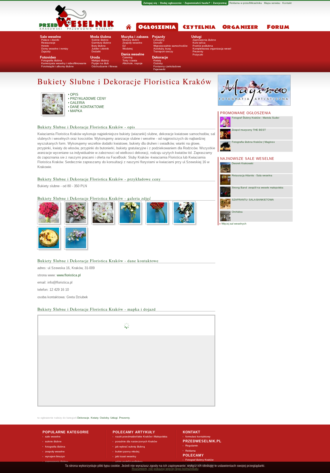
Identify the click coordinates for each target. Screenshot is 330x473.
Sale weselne (50, 37)
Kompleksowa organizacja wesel (212, 48)
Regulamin (191, 445)
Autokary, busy (162, 48)
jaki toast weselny (125, 456)
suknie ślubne (53, 441)
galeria (77, 102)
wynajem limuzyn (55, 456)
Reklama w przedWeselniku (245, 3)
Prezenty (198, 51)
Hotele (45, 45)
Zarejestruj (220, 3)
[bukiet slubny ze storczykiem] (185, 212)
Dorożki (157, 42)
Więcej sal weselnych (233, 223)
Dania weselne (132, 54)
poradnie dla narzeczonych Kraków (136, 441)
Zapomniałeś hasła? (197, 3)
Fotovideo (48, 57)
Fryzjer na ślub (100, 63)
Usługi (196, 37)
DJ (124, 45)
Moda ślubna (100, 37)
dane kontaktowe (87, 107)
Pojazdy (158, 37)
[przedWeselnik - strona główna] (76, 19)
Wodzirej (127, 48)
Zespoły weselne (132, 42)
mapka (76, 111)
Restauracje (48, 42)
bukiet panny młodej (127, 451)
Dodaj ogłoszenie (171, 3)
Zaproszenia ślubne (204, 39)
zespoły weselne (55, 451)
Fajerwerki (159, 69)
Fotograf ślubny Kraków (199, 459)
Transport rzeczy (163, 51)
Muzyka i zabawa (134, 37)
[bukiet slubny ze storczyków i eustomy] (104, 212)
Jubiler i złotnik (100, 48)
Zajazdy (46, 51)
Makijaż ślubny (100, 60)
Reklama (190, 450)
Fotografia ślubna (51, 60)
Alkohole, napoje (132, 63)
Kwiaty (157, 60)
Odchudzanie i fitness (104, 66)
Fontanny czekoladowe (167, 66)
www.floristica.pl (69, 275)
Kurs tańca (199, 42)
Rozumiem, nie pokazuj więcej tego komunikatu (165, 468)
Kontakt (287, 3)
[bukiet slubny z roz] (50, 212)
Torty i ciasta (129, 60)
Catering (127, 57)
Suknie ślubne (100, 39)
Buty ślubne (99, 45)
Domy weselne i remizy (54, 48)
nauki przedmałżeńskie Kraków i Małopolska (141, 436)
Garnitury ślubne (101, 42)
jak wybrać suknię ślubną (130, 446)
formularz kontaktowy (197, 436)
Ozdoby (158, 63)
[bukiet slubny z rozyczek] (158, 212)
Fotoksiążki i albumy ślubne (57, 66)
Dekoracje (160, 57)
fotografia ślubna (55, 446)
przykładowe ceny (88, 98)
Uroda (95, 57)
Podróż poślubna (203, 45)
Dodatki (96, 51)
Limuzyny (158, 39)
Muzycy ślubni (130, 39)
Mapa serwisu (272, 3)
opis (74, 94)
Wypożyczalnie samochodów (170, 45)
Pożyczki (198, 54)
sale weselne (53, 436)
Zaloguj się (150, 3)
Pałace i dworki (50, 39)
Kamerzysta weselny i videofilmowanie (63, 63)
